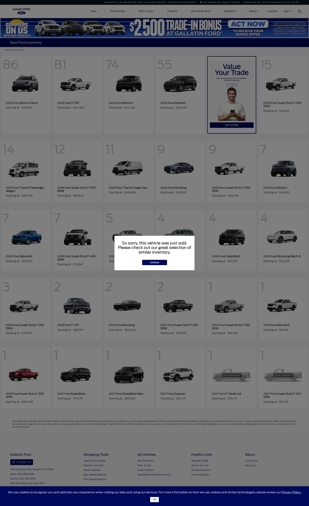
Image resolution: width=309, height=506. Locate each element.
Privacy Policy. (291, 492)
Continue (154, 262)
